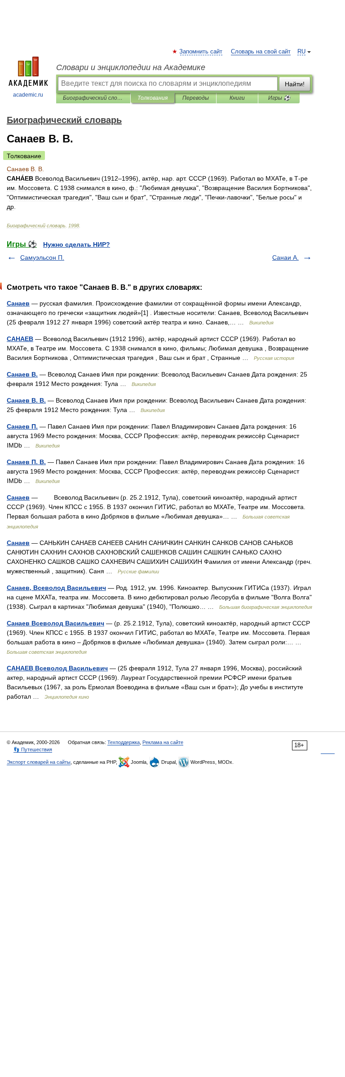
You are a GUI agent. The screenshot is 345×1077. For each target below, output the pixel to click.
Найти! (295, 84)
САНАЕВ (20, 338)
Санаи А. (285, 257)
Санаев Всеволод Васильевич (55, 623)
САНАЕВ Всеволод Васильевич (57, 668)
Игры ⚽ (279, 98)
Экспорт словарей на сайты (39, 762)
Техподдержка (123, 742)
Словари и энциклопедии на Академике (130, 67)
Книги (237, 98)
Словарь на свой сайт (261, 52)
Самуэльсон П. (42, 257)
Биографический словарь (93, 98)
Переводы (195, 98)
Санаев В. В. (26, 400)
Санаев (18, 303)
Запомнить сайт (201, 52)
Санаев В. (22, 374)
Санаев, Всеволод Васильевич (56, 587)
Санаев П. (22, 426)
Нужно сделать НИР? (76, 244)
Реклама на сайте (162, 742)
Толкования (152, 98)
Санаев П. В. (26, 461)
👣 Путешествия (32, 749)
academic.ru (28, 95)
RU (301, 52)
